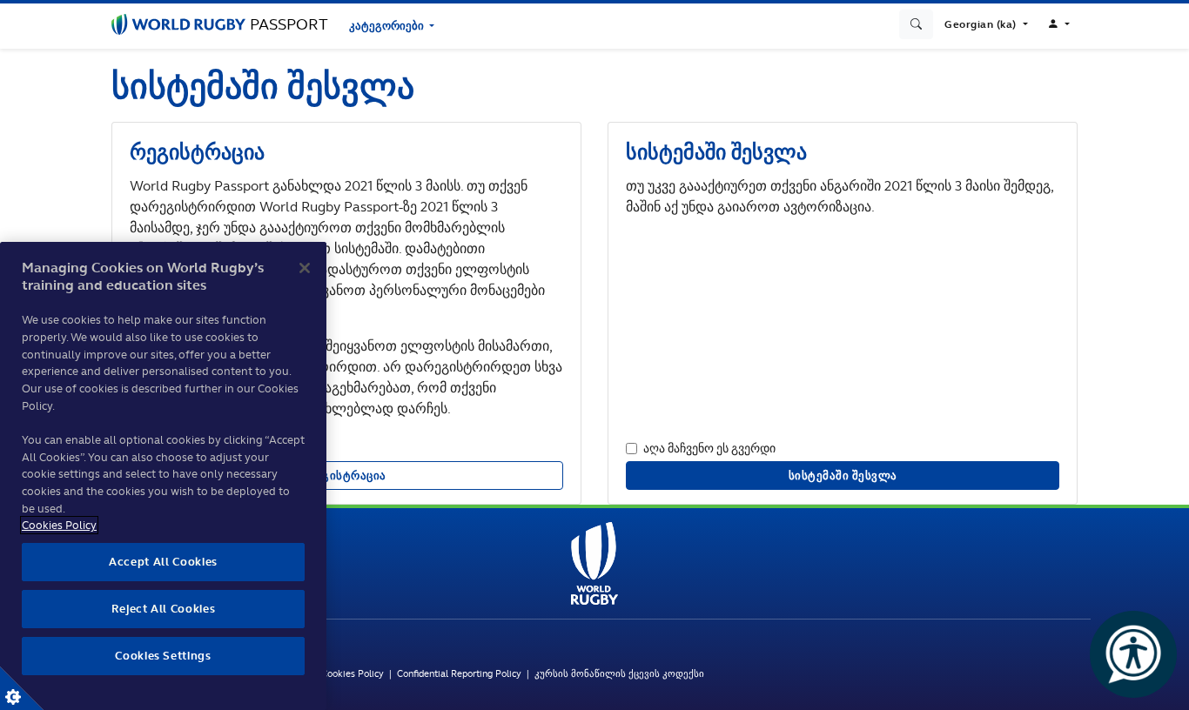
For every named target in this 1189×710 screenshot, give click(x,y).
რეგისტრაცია (346, 475)
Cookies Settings (22, 688)
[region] (163, 476)
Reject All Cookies (163, 608)
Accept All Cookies (163, 561)
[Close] (304, 268)
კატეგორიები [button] (388, 25)
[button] (986, 24)
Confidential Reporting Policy (462, 673)
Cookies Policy (352, 673)
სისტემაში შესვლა (843, 475)
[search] (916, 24)
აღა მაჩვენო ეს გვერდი (709, 447)
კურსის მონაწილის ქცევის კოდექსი (619, 673)
